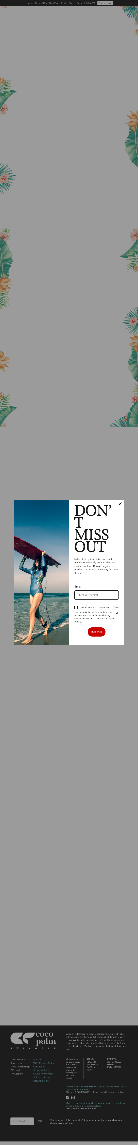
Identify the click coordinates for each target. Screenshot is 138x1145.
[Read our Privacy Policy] (117, 613)
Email (77, 586)
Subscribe (96, 632)
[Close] (120, 504)
